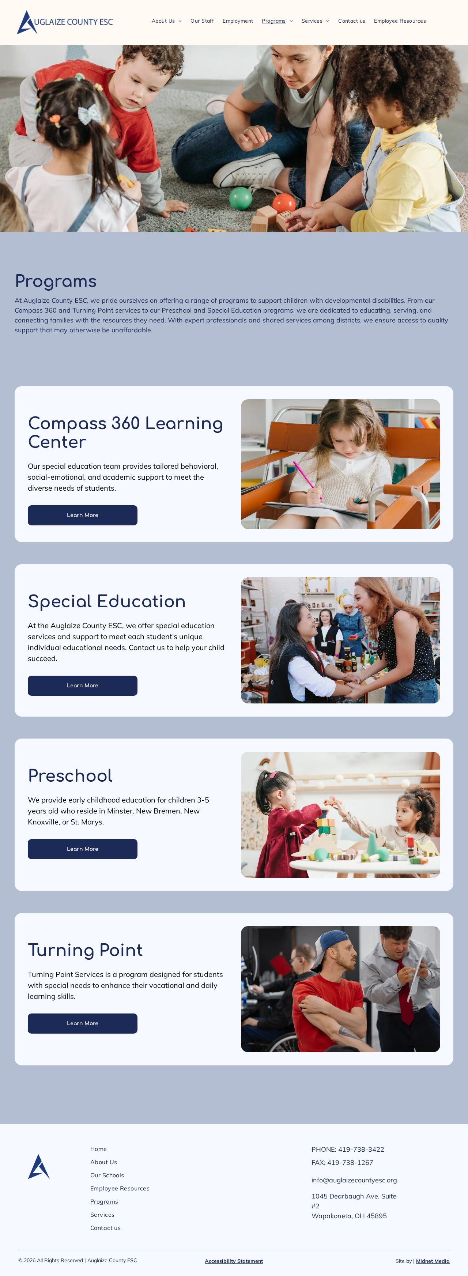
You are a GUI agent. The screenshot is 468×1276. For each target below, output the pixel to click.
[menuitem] (166, 20)
